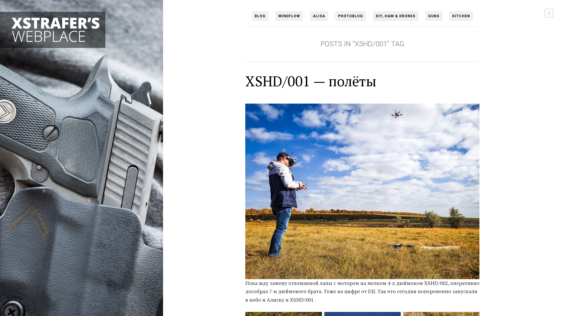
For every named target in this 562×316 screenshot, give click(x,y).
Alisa (319, 16)
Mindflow (289, 16)
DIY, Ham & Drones (395, 16)
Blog (260, 16)
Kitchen (461, 16)
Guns (433, 16)
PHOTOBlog (350, 16)
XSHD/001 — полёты (310, 81)
